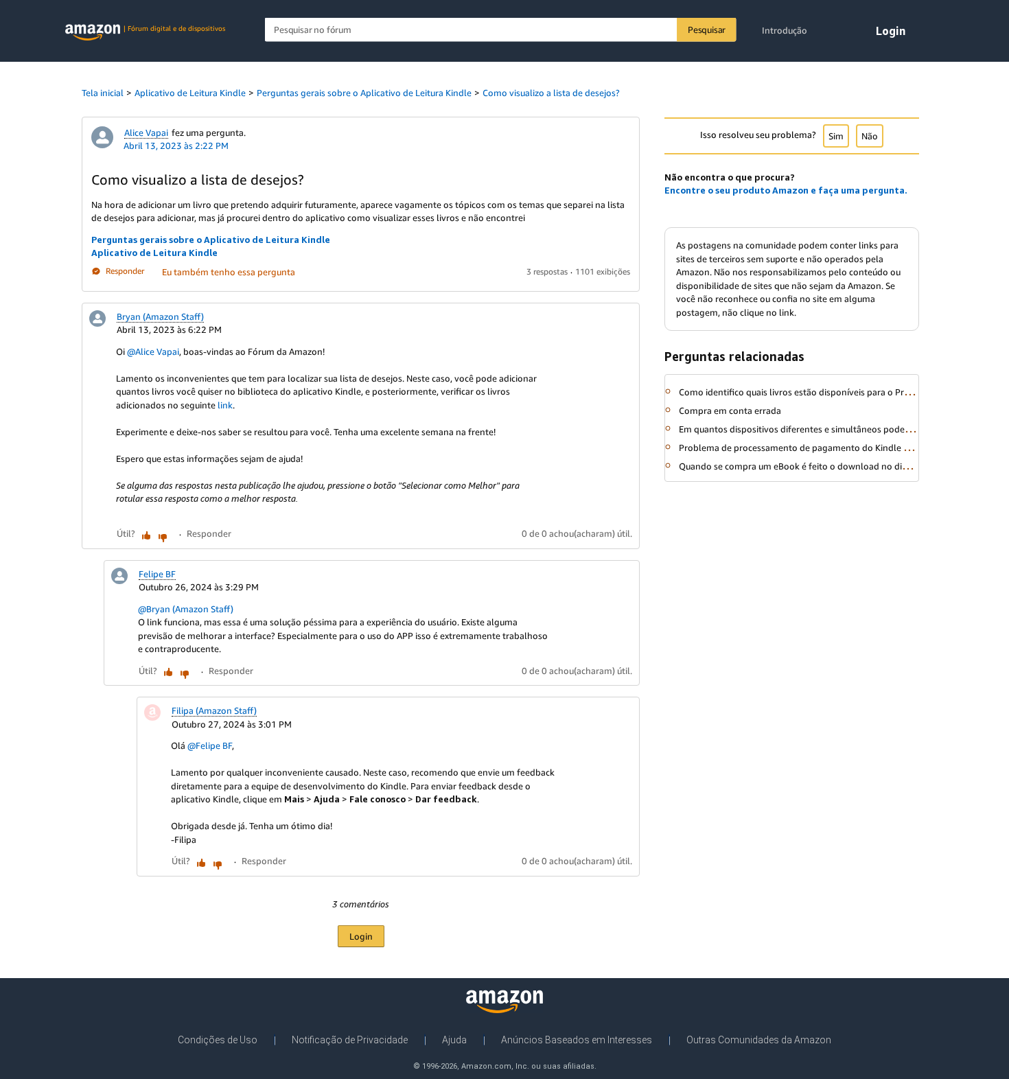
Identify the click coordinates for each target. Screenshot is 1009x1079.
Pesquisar (707, 29)
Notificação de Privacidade (350, 1039)
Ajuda (454, 1039)
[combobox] (501, 30)
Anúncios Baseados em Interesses (576, 1039)
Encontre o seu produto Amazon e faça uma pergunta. (785, 190)
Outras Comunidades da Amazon (758, 1039)
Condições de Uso (217, 1039)
